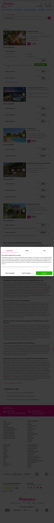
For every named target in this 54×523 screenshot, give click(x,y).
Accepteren (44, 273)
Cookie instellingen (26, 273)
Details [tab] (27, 250)
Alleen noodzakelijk (9, 273)
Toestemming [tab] (9, 250)
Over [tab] (45, 250)
